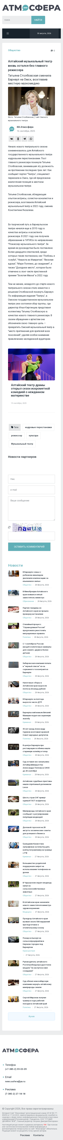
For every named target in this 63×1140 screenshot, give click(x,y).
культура (33, 435)
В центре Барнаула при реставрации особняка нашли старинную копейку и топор (36, 748)
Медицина (27, 912)
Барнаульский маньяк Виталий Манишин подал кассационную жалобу (37, 715)
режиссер (16, 435)
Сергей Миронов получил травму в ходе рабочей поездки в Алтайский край (35, 1001)
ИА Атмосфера (31, 7)
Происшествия (29, 951)
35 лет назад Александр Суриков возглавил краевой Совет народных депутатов (36, 732)
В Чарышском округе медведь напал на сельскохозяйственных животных (37, 887)
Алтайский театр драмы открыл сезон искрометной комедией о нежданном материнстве (30, 390)
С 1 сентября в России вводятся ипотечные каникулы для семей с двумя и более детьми (37, 648)
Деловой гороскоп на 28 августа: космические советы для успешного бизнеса (37, 830)
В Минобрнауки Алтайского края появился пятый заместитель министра (35, 594)
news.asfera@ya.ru (15, 1081)
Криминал (27, 722)
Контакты (38, 1135)
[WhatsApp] (31, 139)
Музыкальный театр (22, 444)
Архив (32, 1016)
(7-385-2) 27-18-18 (15, 1094)
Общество (14, 50)
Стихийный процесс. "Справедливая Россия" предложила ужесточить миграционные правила (34, 629)
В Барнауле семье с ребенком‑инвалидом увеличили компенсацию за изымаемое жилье (35, 576)
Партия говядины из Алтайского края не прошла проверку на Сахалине (35, 611)
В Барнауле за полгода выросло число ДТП (33, 700)
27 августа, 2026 (42, 857)
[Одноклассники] (18, 139)
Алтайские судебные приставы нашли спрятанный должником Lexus (37, 784)
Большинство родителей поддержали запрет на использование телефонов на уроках (36, 867)
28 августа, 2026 (42, 585)
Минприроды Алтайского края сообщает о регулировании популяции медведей (37, 814)
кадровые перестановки (38, 427)
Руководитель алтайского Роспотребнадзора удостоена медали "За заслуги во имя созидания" (37, 966)
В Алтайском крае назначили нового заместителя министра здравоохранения (37, 905)
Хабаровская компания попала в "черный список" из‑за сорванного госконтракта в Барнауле (37, 667)
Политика (27, 637)
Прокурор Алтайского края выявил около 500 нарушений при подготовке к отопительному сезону (36, 923)
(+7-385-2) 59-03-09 (16, 1069)
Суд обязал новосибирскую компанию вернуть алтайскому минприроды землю (37, 984)
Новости (15, 565)
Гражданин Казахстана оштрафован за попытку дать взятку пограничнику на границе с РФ (37, 848)
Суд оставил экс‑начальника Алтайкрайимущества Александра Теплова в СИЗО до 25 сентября (36, 766)
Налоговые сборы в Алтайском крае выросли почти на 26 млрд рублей (35, 686)
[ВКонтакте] (12, 139)
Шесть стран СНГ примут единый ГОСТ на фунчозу (34, 799)
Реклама (25, 1135)
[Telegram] (24, 139)
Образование (28, 601)
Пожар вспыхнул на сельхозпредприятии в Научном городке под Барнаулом (33, 942)
